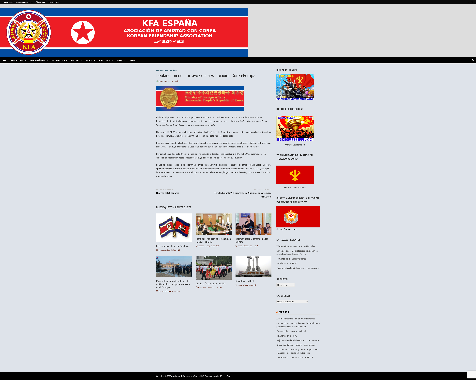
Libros (132, 60)
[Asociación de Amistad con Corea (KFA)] (124, 32)
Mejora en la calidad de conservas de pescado (297, 267)
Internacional (162, 70)
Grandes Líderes (37, 60)
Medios (89, 60)
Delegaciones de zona (24, 2)
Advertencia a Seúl (245, 281)
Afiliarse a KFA (40, 2)
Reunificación (58, 60)
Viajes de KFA (53, 2)
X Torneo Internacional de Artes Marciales (295, 246)
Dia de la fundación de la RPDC (211, 283)
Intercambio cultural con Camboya (172, 246)
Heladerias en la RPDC (286, 263)
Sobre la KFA (8, 2)
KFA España (175, 81)
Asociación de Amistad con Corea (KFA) (187, 376)
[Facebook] (469, 2)
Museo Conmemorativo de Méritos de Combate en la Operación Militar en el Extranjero (173, 284)
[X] (472, 2)
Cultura (75, 60)
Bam (229, 376)
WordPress (220, 376)
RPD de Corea (17, 60)
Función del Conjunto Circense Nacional (294, 357)
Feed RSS (284, 312)
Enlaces (121, 60)
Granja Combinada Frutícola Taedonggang (296, 344)
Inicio (4, 60)
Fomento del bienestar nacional (291, 258)
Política (173, 70)
